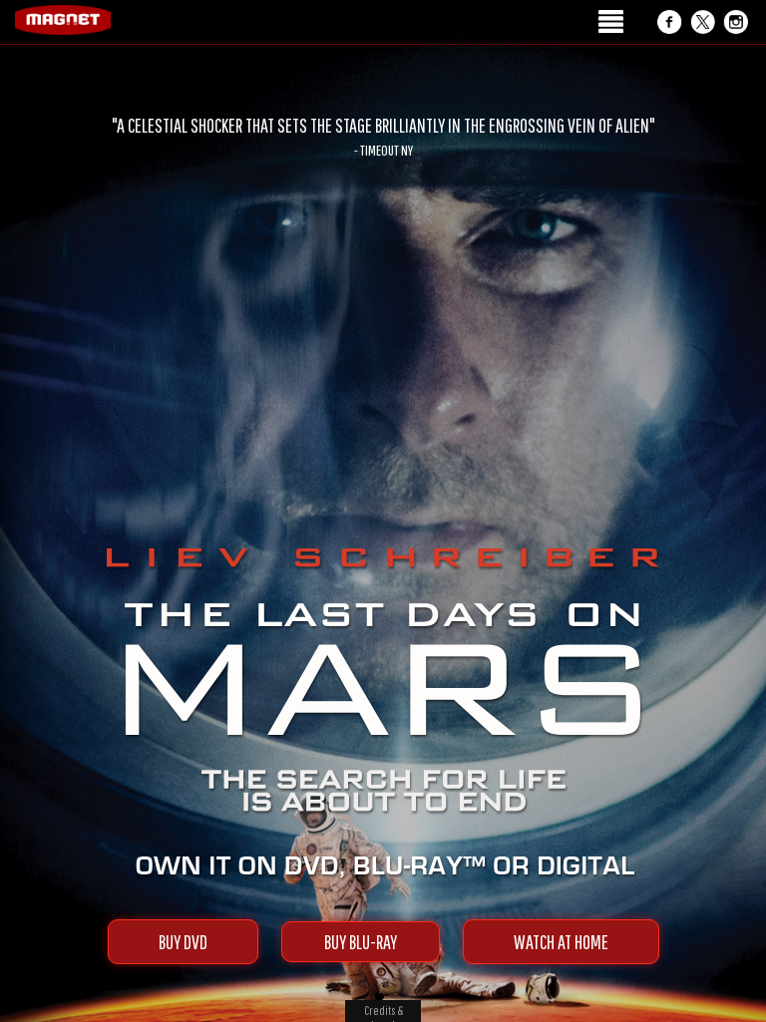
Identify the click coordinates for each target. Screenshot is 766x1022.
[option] (383, 137)
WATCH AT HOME (561, 941)
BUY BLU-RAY (360, 941)
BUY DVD (183, 941)
